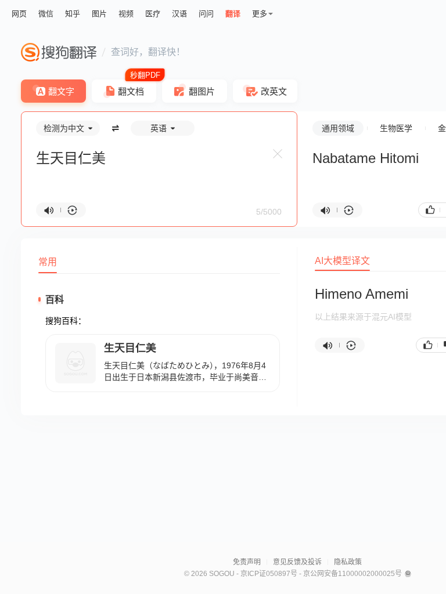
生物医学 (396, 128)
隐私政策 (348, 562)
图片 (99, 13)
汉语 (179, 13)
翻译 (232, 13)
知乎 (72, 13)
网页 (19, 13)
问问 (206, 13)
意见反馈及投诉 (297, 562)
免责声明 (247, 562)
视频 (126, 13)
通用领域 (338, 128)
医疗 (152, 13)
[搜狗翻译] (58, 52)
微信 (45, 13)
